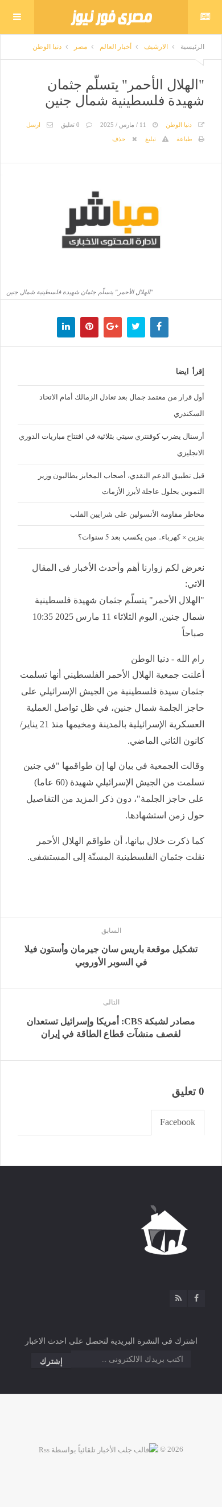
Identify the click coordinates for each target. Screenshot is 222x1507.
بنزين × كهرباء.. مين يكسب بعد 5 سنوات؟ (141, 537)
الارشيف (156, 47)
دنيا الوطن (46, 47)
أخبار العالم (115, 47)
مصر (80, 47)
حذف (119, 138)
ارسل (33, 124)
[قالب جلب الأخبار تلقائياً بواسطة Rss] (98, 1449)
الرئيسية (192, 47)
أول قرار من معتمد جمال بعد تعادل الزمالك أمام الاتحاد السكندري (121, 405)
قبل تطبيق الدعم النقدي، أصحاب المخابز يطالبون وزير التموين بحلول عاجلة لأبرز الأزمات (121, 483)
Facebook (177, 1122)
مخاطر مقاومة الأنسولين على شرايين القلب (137, 514)
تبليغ (150, 138)
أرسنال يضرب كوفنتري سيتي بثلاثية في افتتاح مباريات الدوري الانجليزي (111, 444)
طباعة (184, 138)
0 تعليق (70, 124)
